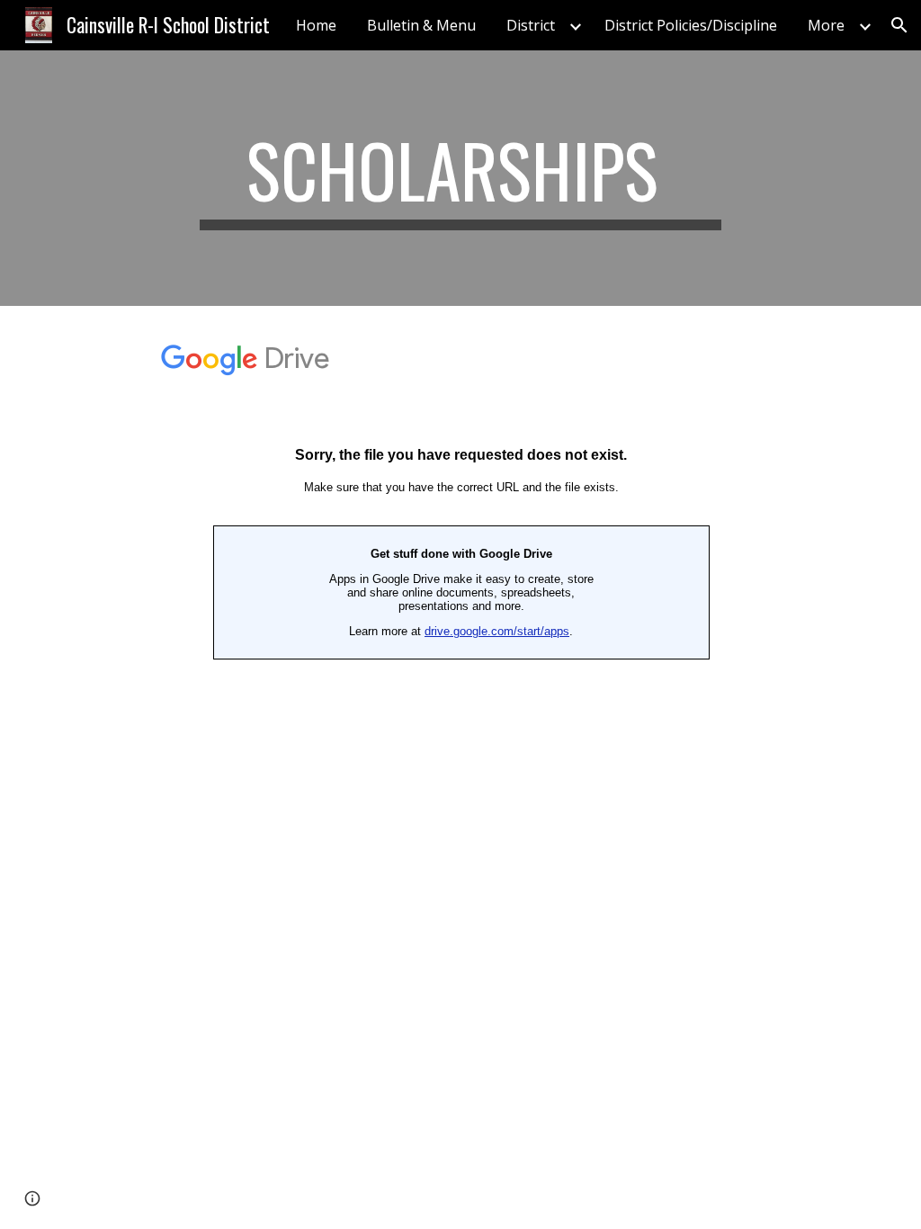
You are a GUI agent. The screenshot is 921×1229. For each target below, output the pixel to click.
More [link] (826, 25)
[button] (899, 25)
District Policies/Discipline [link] (690, 25)
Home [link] (316, 25)
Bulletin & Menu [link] (421, 25)
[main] (460, 178)
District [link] (530, 25)
